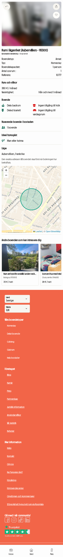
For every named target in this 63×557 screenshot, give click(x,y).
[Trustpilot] (17, 535)
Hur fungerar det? (15, 472)
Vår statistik (11, 423)
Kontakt (10, 456)
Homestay (11, 325)
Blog (9, 375)
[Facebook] (7, 520)
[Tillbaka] (6, 10)
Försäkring (11, 480)
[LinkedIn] (27, 520)
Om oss (10, 464)
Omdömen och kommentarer (20, 496)
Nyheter (10, 431)
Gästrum (11, 350)
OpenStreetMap (53, 231)
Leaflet (38, 231)
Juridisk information (16, 407)
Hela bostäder (13, 358)
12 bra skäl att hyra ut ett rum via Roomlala (25, 504)
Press (9, 391)
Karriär (10, 383)
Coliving (10, 342)
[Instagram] (13, 520)
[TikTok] (20, 520)
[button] (6, 170)
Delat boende (13, 334)
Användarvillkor (14, 415)
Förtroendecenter (15, 488)
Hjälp (9, 448)
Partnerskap (12, 399)
